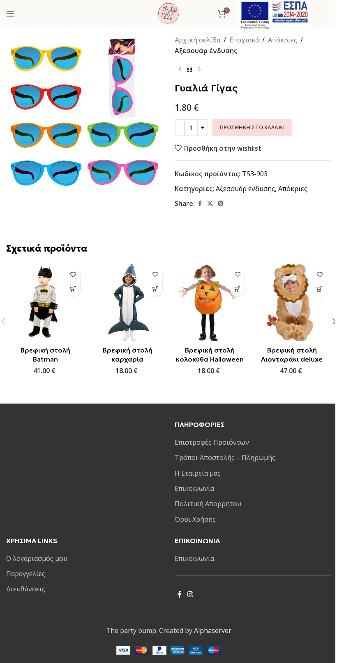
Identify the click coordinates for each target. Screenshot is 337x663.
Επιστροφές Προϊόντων (212, 442)
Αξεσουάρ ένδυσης (206, 50)
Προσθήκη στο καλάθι (252, 127)
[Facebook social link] (200, 203)
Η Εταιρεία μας (198, 473)
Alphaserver (212, 630)
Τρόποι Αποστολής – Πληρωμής (225, 457)
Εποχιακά (244, 39)
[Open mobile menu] (10, 13)
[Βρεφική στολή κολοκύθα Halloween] (210, 303)
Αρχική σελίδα (197, 39)
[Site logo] (168, 12)
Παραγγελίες (25, 573)
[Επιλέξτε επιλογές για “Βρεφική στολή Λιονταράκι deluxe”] (319, 289)
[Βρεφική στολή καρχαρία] (127, 303)
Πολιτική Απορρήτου (208, 503)
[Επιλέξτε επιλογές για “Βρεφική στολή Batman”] (73, 289)
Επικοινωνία (194, 488)
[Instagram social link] (190, 594)
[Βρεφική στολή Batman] (45, 303)
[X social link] (210, 203)
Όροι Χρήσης (195, 519)
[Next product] (199, 69)
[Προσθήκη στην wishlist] (73, 275)
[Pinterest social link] (220, 203)
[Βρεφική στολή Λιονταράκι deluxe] (292, 303)
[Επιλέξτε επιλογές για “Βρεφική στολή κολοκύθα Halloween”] (237, 289)
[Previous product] (180, 69)
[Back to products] (189, 69)
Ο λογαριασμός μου (36, 558)
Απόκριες (282, 39)
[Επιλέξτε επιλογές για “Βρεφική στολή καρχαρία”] (155, 289)
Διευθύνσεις (25, 588)
